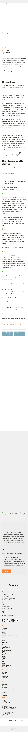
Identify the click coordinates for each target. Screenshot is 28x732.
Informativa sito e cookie (8, 712)
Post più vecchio (8, 333)
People (4, 629)
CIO (3, 661)
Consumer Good (6, 650)
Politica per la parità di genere (9, 707)
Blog (3, 700)
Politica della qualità (7, 716)
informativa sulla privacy (16, 553)
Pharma (4, 646)
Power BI (4, 692)
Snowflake (5, 676)
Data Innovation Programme (10, 635)
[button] (5, 53)
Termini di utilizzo (6, 711)
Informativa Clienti (6, 713)
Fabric (4, 679)
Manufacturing (6, 647)
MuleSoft (4, 677)
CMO (3, 658)
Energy (4, 653)
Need (3, 640)
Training (4, 684)
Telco (3, 651)
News (3, 632)
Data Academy (6, 631)
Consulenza (5, 685)
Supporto (4, 687)
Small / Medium (6, 665)
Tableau (4, 672)
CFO (3, 660)
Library (4, 701)
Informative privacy (6, 710)
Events (4, 633)
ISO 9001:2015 (5, 714)
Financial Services (7, 644)
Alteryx (4, 673)
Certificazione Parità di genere (9, 708)
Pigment (4, 695)
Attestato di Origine (6, 706)
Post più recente (19, 333)
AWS (3, 675)
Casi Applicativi (6, 702)
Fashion (4, 649)
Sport (3, 654)
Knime (4, 694)
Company (4, 628)
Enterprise (5, 667)
